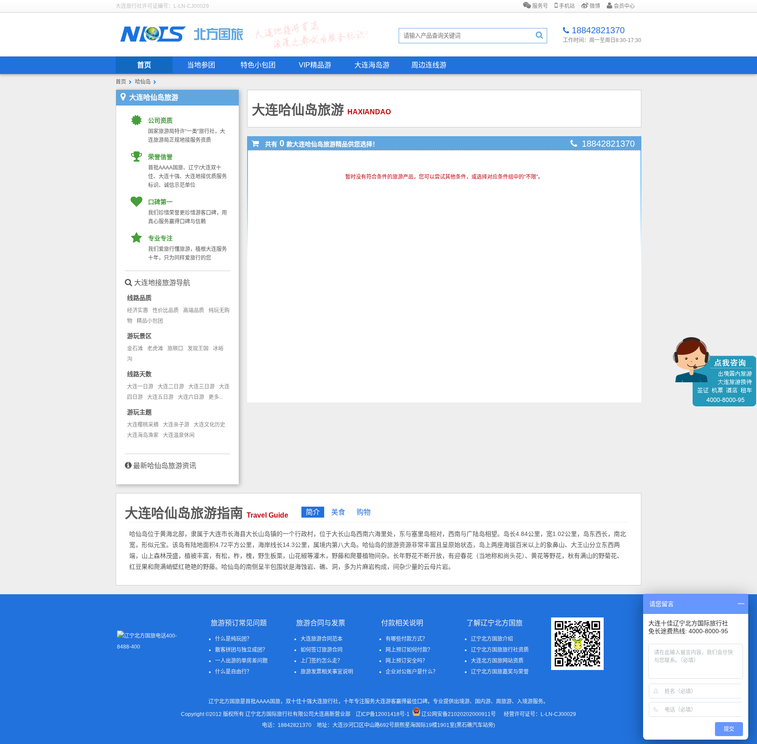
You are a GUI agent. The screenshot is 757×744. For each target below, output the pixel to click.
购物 (364, 512)
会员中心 (623, 6)
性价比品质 (165, 310)
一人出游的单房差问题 (241, 661)
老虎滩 (155, 349)
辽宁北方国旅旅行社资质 (500, 650)
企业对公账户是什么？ (412, 672)
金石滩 (135, 349)
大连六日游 (191, 397)
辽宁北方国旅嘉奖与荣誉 (500, 672)
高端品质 (193, 310)
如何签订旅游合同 (322, 650)
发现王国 (198, 349)
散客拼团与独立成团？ (241, 650)
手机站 (566, 6)
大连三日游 (201, 387)
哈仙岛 (143, 82)
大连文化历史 (209, 425)
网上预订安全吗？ (407, 661)
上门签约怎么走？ (322, 661)
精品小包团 (150, 321)
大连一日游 (140, 387)
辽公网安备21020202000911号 (458, 714)
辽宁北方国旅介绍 (492, 639)
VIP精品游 (315, 65)
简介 (313, 512)
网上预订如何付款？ (409, 650)
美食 (338, 512)
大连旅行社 (325, 701)
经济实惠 (137, 310)
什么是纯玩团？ (233, 639)
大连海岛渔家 (143, 435)
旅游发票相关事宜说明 (327, 672)
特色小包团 (258, 65)
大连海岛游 (371, 65)
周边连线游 (428, 65)
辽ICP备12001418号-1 (383, 714)
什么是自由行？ (233, 672)
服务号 (539, 6)
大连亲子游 (176, 425)
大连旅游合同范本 (322, 639)
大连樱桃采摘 (143, 425)
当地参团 (201, 65)
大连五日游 (160, 397)
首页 (144, 65)
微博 (594, 6)
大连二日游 (171, 387)
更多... (216, 397)
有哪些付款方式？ (407, 639)
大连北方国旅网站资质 (497, 661)
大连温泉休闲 (179, 435)
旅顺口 (175, 349)
